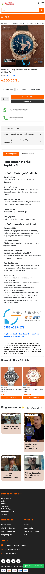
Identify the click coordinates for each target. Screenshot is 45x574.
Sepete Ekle (27, 97)
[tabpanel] (22, 256)
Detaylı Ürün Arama (31, 531)
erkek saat (36, 345)
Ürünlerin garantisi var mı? (13, 128)
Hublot (3, 504)
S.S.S (25, 535)
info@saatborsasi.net (13, 549)
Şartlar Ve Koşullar (8, 531)
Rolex (3, 501)
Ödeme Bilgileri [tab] (27, 154)
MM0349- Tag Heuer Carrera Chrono (33, 390)
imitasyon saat (25, 345)
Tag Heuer (29, 23)
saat (19, 349)
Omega (4, 514)
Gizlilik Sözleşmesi (8, 528)
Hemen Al (27, 101)
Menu (6, 17)
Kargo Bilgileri (6, 535)
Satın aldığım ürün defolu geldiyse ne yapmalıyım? (17, 141)
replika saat (14, 345)
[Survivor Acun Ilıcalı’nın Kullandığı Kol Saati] (34, 427)
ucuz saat (25, 349)
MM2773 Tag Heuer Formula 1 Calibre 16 (11, 390)
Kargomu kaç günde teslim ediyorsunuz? (18, 134)
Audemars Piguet (7, 511)
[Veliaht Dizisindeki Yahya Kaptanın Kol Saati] (34, 462)
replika (15, 347)
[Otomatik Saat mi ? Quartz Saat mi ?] (11, 418)
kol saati (13, 349)
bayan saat (7, 347)
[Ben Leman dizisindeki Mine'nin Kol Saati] (11, 463)
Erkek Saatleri (17, 23)
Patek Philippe (6, 509)
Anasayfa (4, 23)
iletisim (26, 525)
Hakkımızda (28, 528)
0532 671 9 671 (13, 327)
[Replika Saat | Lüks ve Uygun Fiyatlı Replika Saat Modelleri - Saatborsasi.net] (8, 3)
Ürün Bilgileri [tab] (11, 154)
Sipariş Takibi (6, 525)
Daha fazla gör (33, 408)
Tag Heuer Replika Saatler (24, 344)
